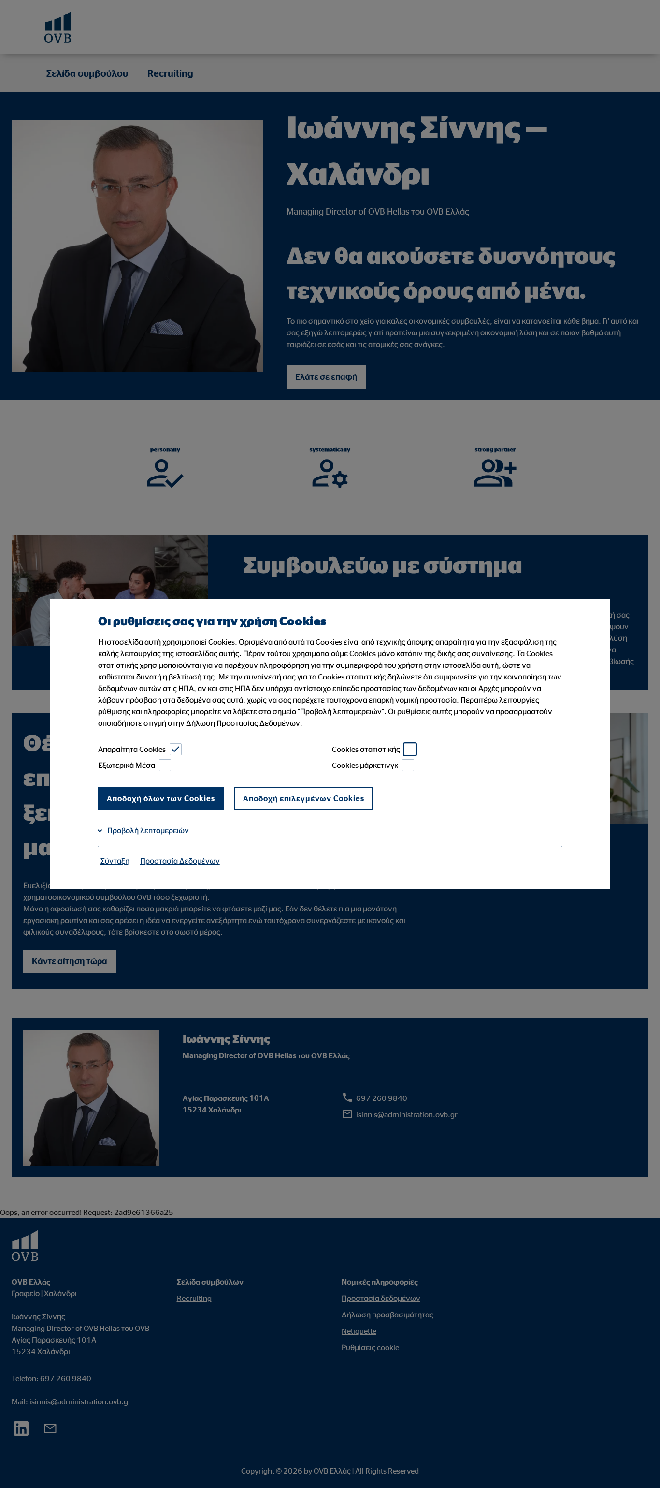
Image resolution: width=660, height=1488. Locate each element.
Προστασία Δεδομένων (180, 860)
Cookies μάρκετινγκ (365, 765)
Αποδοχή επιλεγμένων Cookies (303, 798)
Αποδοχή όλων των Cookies (161, 798)
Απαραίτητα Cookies (132, 749)
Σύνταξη (114, 860)
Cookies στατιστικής (366, 749)
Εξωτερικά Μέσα (126, 765)
